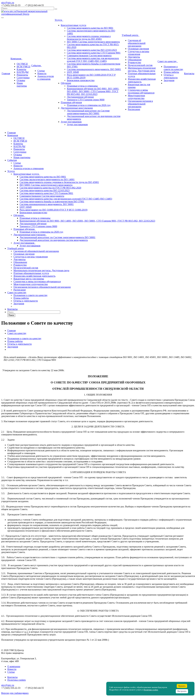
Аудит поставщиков (71, 121)
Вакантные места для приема (28, 278)
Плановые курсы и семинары (82, 86)
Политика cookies (16, 680)
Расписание (134, 109)
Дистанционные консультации (77, 108)
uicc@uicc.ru (7, 2)
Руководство (134, 62)
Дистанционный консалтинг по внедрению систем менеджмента (54, 240)
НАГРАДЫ (22, 72)
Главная (6, 73)
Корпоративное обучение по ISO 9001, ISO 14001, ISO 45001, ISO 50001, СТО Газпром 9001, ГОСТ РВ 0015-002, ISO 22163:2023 (93, 91)
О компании (13, 666)
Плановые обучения (71, 102)
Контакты (189, 73)
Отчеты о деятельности (171, 76)
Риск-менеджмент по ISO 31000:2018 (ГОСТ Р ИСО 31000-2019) (53, 209)
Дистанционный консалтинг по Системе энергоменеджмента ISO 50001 (88, 112)
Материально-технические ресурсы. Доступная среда (142, 69)
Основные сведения (138, 48)
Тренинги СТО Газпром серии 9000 (85, 99)
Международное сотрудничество (136, 97)
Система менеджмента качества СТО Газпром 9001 (94, 52)
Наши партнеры (22, 84)
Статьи (41, 70)
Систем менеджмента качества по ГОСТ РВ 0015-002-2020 (50, 187)
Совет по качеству (168, 61)
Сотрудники (23, 77)
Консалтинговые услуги (73, 25)
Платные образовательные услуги (31, 273)
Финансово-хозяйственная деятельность (34, 276)
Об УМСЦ (22, 64)
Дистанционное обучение (80, 97)
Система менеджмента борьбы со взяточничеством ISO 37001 (52, 201)
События (36, 65)
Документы (134, 57)
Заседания (169, 80)
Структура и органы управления (138, 52)
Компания (16, 58)
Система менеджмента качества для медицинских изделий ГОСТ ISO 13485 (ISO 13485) (93, 59)
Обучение (66, 83)
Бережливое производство (80, 80)
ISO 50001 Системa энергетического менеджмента (93, 41)
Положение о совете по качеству (173, 68)
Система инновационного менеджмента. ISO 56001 (94, 69)
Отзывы (21, 80)
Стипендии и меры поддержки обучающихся (141, 91)
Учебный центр (130, 35)
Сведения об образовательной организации (136, 43)
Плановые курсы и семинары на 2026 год (88, 105)
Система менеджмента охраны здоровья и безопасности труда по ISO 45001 (89, 37)
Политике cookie (151, 690)
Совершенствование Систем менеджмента (89, 55)
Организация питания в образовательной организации (140, 104)
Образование (134, 59)
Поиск (11, 315)
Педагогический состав (140, 65)
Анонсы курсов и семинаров (45, 77)
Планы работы (171, 72)
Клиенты (21, 69)
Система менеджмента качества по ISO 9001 (90, 28)
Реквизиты (22, 75)
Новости (41, 73)
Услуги (59, 20)
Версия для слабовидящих (15, 693)
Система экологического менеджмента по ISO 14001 (47, 179)
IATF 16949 (73, 72)
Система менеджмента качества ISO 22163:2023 (92, 50)
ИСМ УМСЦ (23, 66)
